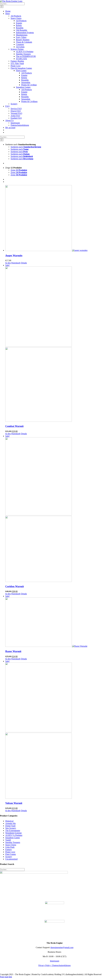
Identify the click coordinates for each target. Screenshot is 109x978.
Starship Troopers (12, 842)
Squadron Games (12, 838)
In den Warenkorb (12, 263)
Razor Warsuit (13, 651)
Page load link (6, 977)
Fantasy (8, 849)
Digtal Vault (10, 826)
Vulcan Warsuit (13, 803)
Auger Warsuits (13, 255)
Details (24, 263)
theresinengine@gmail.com (62, 947)
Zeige (19, 170)
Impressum (54, 961)
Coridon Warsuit (14, 586)
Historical (9, 821)
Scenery (8, 857)
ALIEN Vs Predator (13, 835)
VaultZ (8, 840)
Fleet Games (10, 854)
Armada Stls (10, 823)
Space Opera (10, 845)
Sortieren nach (26, 147)
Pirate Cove (10, 852)
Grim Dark (9, 847)
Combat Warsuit (14, 426)
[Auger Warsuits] (57, 218)
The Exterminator (12, 830)
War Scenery (10, 828)
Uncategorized (11, 859)
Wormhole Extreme (13, 833)
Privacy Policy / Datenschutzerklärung (54, 965)
